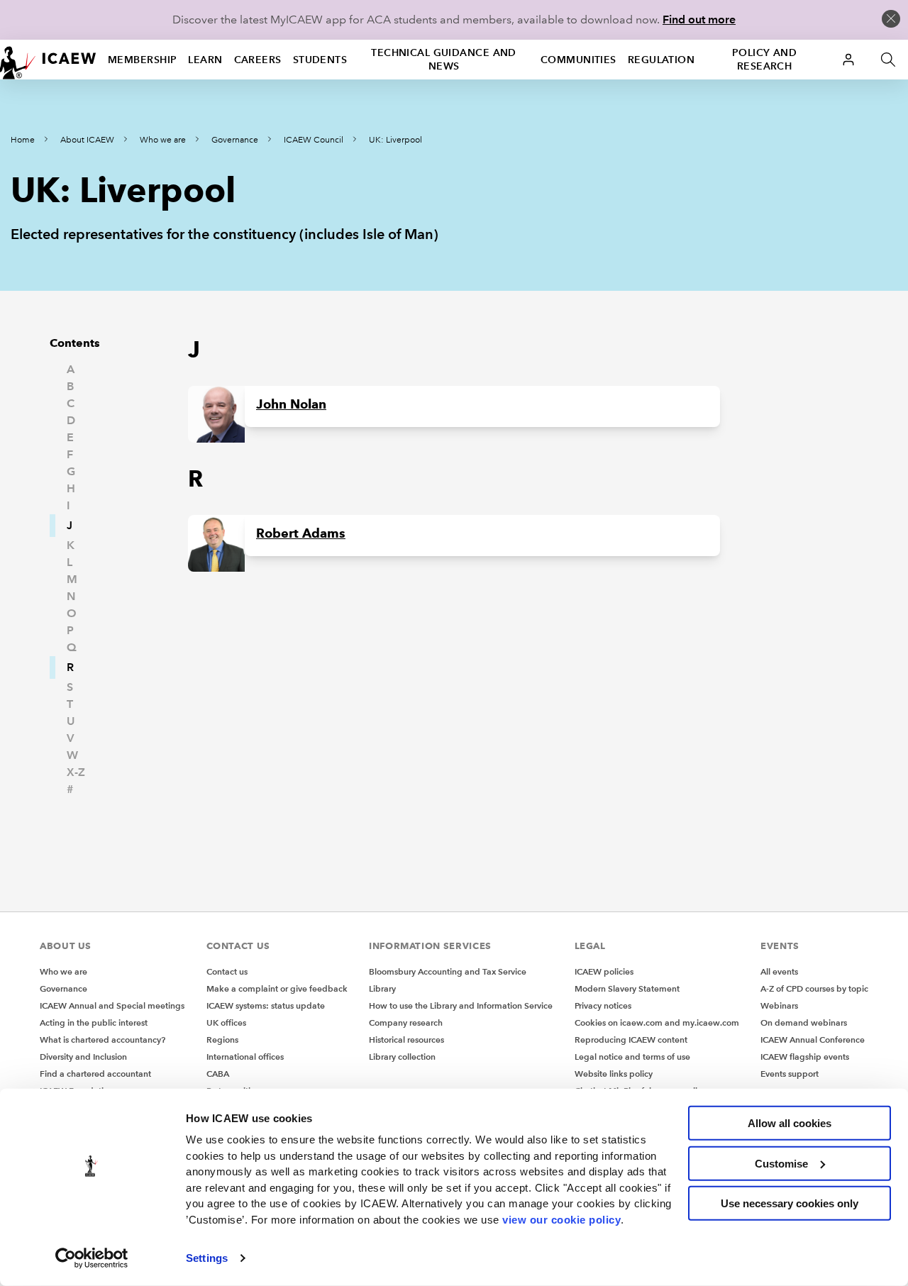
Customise (781, 1163)
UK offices (226, 1022)
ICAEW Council (313, 140)
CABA (217, 1073)
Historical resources (406, 1039)
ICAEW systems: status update (265, 1005)
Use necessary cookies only (789, 1203)
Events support (789, 1073)
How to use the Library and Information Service (461, 1005)
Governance (234, 140)
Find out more (699, 19)
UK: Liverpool (395, 140)
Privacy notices (603, 1005)
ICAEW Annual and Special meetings (112, 1005)
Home (23, 140)
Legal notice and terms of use (632, 1056)
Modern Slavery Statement (627, 988)
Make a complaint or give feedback (277, 988)
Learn (205, 59)
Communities (578, 59)
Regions (222, 1039)
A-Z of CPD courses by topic (814, 988)
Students (320, 59)
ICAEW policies (604, 971)
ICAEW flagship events (804, 1056)
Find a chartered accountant (95, 1073)
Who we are (163, 140)
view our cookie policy (561, 1219)
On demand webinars (803, 1022)
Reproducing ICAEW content (631, 1039)
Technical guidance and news (443, 59)
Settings (207, 1258)
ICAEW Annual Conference (812, 1039)
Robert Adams (300, 533)
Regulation (661, 59)
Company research (406, 1022)
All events (779, 971)
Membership (142, 59)
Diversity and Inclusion (83, 1056)
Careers (258, 59)
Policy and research (764, 59)
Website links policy (614, 1073)
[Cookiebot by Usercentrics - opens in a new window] (92, 1258)
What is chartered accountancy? (102, 1039)
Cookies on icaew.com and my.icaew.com (657, 1022)
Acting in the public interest (94, 1022)
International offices (245, 1056)
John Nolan (291, 404)
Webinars (779, 1005)
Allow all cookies (789, 1123)
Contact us (227, 971)
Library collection (402, 1056)
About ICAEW (87, 140)
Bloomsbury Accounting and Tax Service (447, 971)
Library (382, 988)
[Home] (48, 59)
